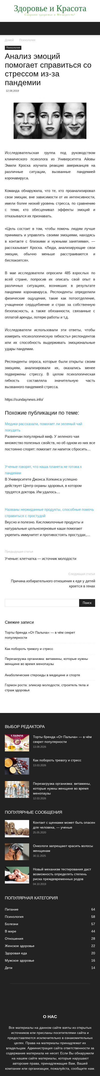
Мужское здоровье (19, 960)
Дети (8, 968)
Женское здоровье (19, 946)
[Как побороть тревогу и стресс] (17, 766)
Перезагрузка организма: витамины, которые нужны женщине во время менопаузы (46, 661)
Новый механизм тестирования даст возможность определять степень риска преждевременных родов (62, 874)
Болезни (11, 924)
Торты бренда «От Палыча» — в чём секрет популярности (40, 634)
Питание (11, 909)
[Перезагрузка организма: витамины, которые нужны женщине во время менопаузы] (17, 789)
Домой (9, 40)
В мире (10, 931)
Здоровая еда (16, 953)
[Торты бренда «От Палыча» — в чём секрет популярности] (17, 742)
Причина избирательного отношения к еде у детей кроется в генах (53, 583)
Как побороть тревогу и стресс (29, 649)
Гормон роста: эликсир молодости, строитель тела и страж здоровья (47, 687)
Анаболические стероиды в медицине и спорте (42, 675)
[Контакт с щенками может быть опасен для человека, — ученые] (17, 828)
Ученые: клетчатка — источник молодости (40, 558)
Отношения (14, 938)
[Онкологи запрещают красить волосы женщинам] (17, 851)
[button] (93, 28)
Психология (27, 40)
